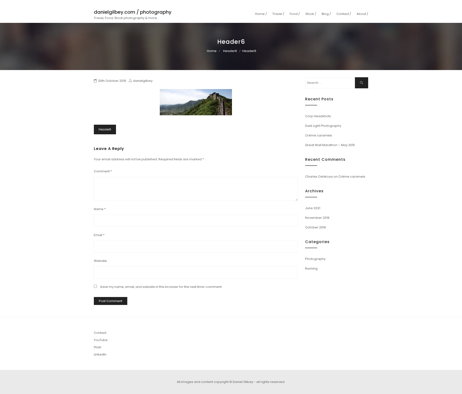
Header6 (230, 51)
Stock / (310, 14)
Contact (100, 332)
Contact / (343, 14)
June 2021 (312, 208)
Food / (295, 14)
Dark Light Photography (323, 125)
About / (362, 14)
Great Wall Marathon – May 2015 (330, 145)
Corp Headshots (318, 116)
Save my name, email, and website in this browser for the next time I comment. (161, 286)
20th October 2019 (112, 80)
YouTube (101, 340)
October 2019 (315, 227)
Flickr (98, 347)
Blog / (326, 14)
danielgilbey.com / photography (133, 12)
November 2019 (317, 217)
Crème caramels (318, 135)
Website (100, 260)
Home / (261, 14)
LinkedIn (100, 354)
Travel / (278, 14)
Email (99, 235)
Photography (315, 259)
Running (311, 268)
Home (212, 51)
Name (100, 209)
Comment (103, 171)
